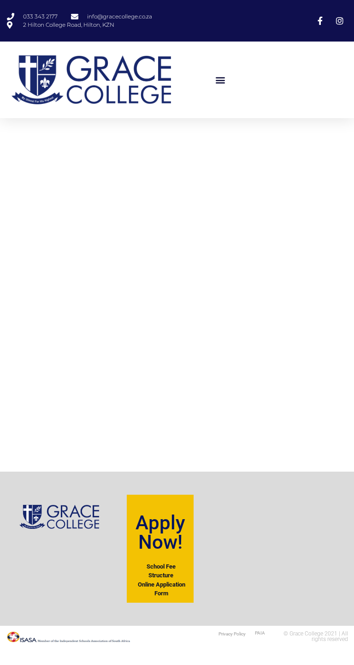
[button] (220, 79)
